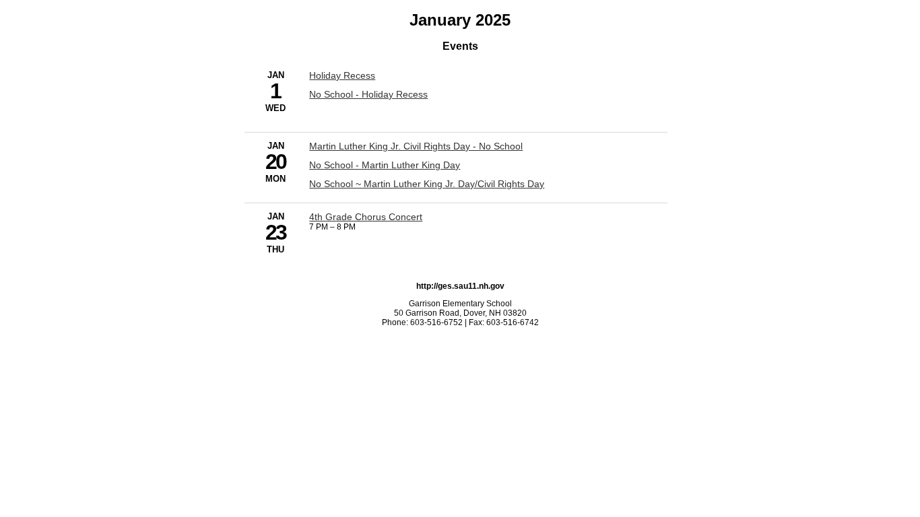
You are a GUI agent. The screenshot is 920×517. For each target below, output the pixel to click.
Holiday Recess (342, 75)
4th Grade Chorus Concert (365, 216)
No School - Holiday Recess (368, 94)
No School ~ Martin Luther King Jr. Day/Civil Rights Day (426, 183)
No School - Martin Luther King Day (384, 165)
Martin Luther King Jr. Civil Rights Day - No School (416, 146)
